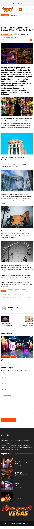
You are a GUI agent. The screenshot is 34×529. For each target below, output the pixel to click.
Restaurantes (18, 472)
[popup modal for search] (32, 9)
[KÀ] (7, 497)
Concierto (17, 460)
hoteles (17, 290)
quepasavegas (6, 294)
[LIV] (7, 485)
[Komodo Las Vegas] (7, 474)
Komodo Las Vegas (13, 15)
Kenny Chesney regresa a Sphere (23, 462)
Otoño (9, 34)
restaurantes (16, 294)
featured (10, 290)
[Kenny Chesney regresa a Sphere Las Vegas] (7, 463)
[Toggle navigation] (20, 9)
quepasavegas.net (23, 34)
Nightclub (5, 355)
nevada (24, 290)
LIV (2, 360)
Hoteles (11, 21)
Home (4, 21)
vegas (4, 301)
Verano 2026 (14, 355)
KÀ (16, 497)
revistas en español (7, 297)
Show (16, 495)
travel (28, 297)
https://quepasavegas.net (14, 310)
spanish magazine (20, 297)
